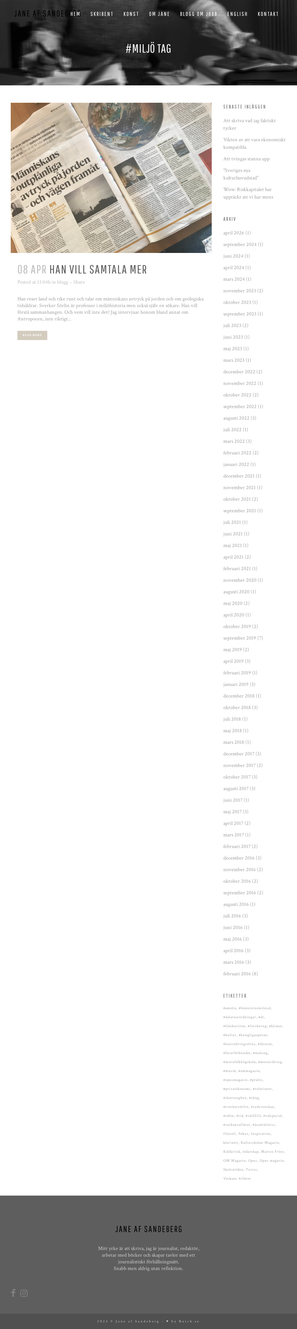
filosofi (229, 1133)
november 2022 (239, 383)
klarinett (230, 1142)
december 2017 (238, 753)
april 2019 (233, 661)
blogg (62, 282)
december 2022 (239, 371)
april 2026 (233, 233)
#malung (260, 1053)
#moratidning (270, 1062)
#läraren (265, 1044)
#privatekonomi (237, 1088)
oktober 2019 (237, 626)
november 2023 (239, 290)
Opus (252, 1160)
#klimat (275, 1026)
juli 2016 (232, 916)
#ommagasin (249, 1071)
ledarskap (251, 1151)
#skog (254, 1097)
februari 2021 (237, 568)
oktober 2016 (237, 881)
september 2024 (240, 244)
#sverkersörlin (236, 1106)
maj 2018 (232, 730)
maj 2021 (232, 545)
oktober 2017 (237, 777)
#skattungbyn (235, 1097)
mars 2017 (233, 834)
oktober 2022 (237, 395)
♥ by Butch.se (183, 1321)
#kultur (229, 1035)
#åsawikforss (264, 1124)
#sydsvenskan (262, 1106)
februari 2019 (237, 672)
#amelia (229, 1008)
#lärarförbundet (237, 1053)
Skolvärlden (233, 1169)
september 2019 (239, 638)
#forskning (257, 1026)
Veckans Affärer (237, 1178)
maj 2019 (232, 649)
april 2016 (233, 950)
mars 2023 (234, 360)
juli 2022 (232, 429)
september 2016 (239, 892)
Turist (251, 1169)
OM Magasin (234, 1160)
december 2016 (239, 858)
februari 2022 (237, 452)
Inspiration (261, 1133)
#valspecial (272, 1115)
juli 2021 (232, 522)
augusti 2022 (236, 418)
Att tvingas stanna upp (246, 158)
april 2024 (233, 267)
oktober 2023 (237, 302)
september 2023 (239, 314)
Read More (32, 335)
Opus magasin (272, 1160)
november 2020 (239, 580)
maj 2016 (232, 939)
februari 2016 (237, 973)
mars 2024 (234, 279)
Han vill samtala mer (98, 269)
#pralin (256, 1079)
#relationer (262, 1088)
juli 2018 (232, 719)
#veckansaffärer (236, 1124)
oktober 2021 (237, 499)
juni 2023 (233, 337)
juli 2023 (232, 325)
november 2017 (239, 765)
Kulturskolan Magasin (260, 1142)
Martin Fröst (272, 1151)
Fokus (243, 1133)
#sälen (228, 1115)
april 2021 (233, 557)
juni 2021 (233, 534)
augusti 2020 (236, 591)
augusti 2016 (236, 904)
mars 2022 (234, 441)
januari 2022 (236, 464)
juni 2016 (233, 927)
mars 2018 (233, 742)
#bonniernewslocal (255, 1008)
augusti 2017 (236, 788)
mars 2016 (233, 962)
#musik (229, 1071)
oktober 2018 (237, 707)
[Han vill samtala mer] (111, 178)
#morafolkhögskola (239, 1062)
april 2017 (233, 823)
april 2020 (233, 615)
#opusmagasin (235, 1079)
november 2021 (239, 487)
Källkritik (231, 1151)
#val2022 (253, 1115)
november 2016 (239, 869)
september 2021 (239, 510)
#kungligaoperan (253, 1035)
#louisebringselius (239, 1044)
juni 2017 (232, 800)
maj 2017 (232, 811)
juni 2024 (233, 256)
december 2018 (239, 696)
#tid (239, 1115)
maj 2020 (232, 603)
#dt (261, 1017)
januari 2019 (236, 684)
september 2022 (240, 406)
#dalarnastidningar (239, 1017)
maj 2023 (232, 348)
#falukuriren (234, 1026)
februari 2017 (237, 846)
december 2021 (239, 476)
